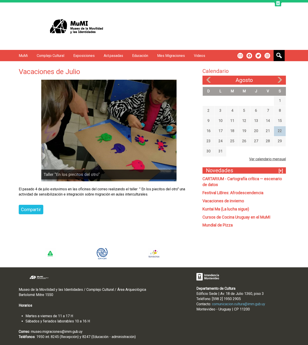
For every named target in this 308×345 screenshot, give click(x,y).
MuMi (23, 56)
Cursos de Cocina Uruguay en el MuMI (236, 217)
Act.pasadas (113, 56)
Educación (140, 56)
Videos (199, 56)
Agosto (244, 80)
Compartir (31, 209)
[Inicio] (67, 26)
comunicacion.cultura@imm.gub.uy (238, 304)
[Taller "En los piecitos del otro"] (109, 130)
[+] (281, 170)
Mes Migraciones (171, 56)
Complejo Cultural (50, 56)
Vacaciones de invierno (223, 200)
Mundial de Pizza (217, 225)
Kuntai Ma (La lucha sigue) (225, 209)
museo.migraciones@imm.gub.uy (57, 331)
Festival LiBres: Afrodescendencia (232, 192)
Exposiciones (84, 56)
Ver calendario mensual (267, 159)
